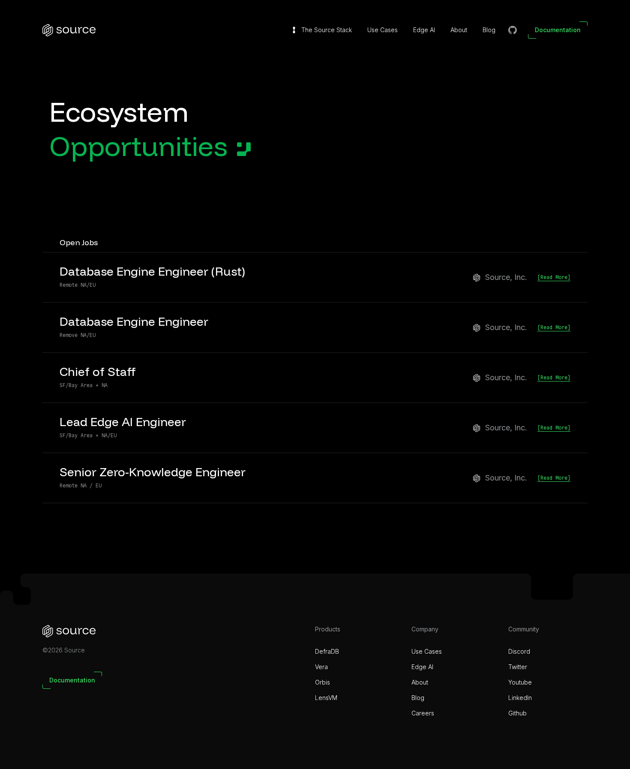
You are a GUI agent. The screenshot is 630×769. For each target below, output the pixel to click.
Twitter (517, 666)
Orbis (322, 682)
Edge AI (424, 29)
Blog (489, 29)
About (458, 29)
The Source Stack (326, 29)
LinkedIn (520, 697)
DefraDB (327, 651)
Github (517, 713)
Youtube (520, 682)
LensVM (326, 697)
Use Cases (382, 29)
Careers (422, 713)
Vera (321, 666)
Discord (519, 651)
